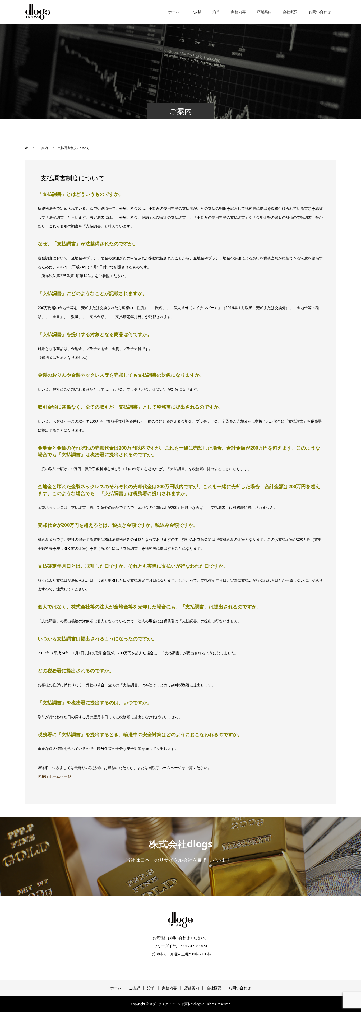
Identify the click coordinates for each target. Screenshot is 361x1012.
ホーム (173, 11)
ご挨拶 (195, 11)
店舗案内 (264, 11)
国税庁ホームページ (54, 776)
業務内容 (238, 11)
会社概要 (290, 11)
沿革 (216, 11)
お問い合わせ (320, 11)
